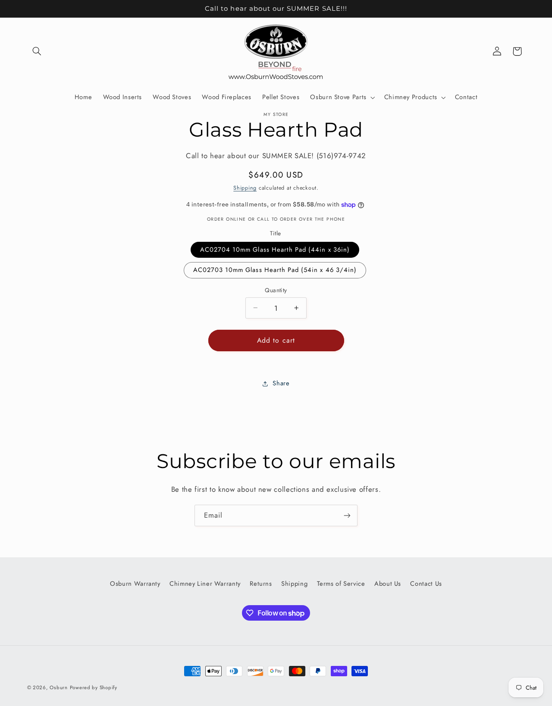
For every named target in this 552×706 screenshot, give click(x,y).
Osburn (58, 687)
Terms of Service (341, 583)
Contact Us (426, 583)
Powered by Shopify (93, 687)
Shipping (245, 188)
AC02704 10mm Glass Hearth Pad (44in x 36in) (275, 249)
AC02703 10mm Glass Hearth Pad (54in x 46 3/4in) (275, 270)
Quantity (276, 290)
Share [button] (281, 383)
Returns (261, 583)
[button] (37, 51)
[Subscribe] (347, 515)
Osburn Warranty (135, 583)
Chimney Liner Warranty (205, 583)
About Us (387, 583)
